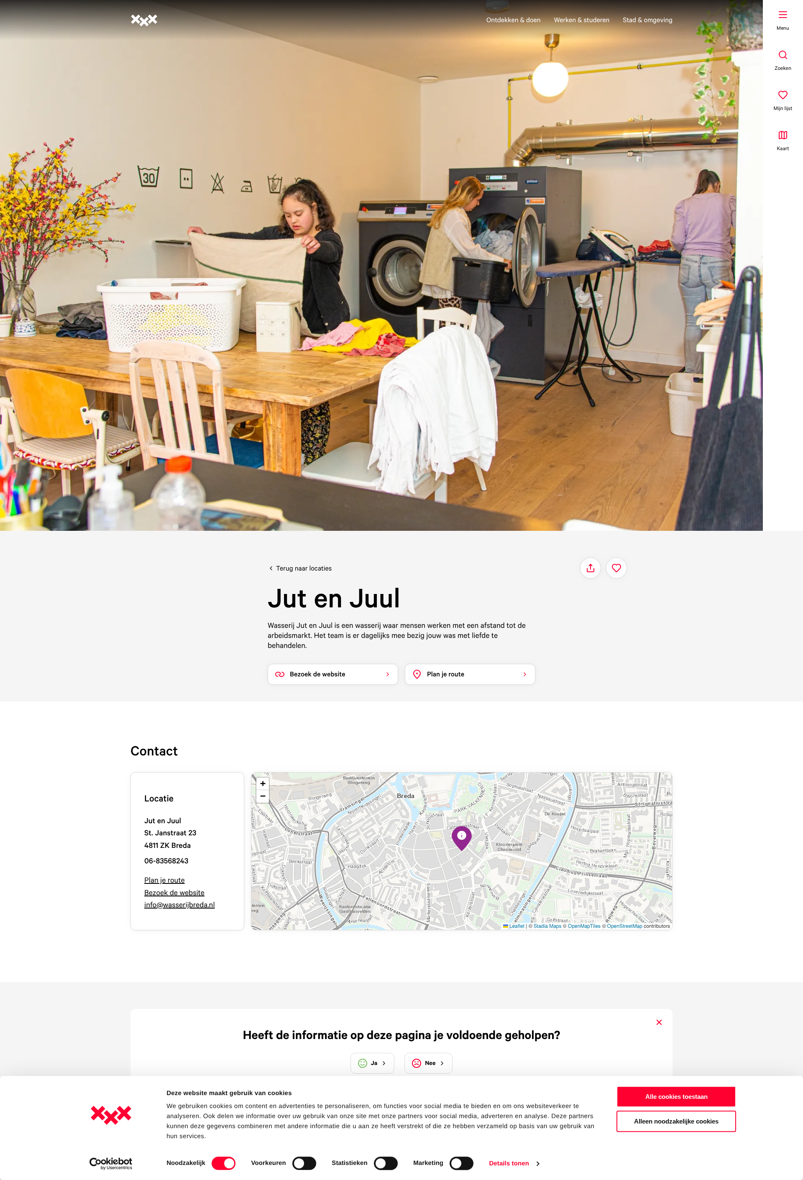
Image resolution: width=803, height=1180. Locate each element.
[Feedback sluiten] (659, 1022)
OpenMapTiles (584, 925)
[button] (462, 838)
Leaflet (516, 925)
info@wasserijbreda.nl (179, 905)
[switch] (304, 1163)
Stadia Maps (548, 925)
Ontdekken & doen (513, 19)
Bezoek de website (174, 892)
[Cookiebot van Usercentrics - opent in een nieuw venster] (111, 1163)
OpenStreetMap (624, 925)
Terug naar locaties (304, 568)
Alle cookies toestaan (676, 1096)
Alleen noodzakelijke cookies (676, 1121)
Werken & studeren (582, 19)
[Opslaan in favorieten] (616, 568)
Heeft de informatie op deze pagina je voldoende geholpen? (401, 1034)
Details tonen (509, 1163)
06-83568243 (166, 861)
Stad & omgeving (648, 19)
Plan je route (164, 880)
